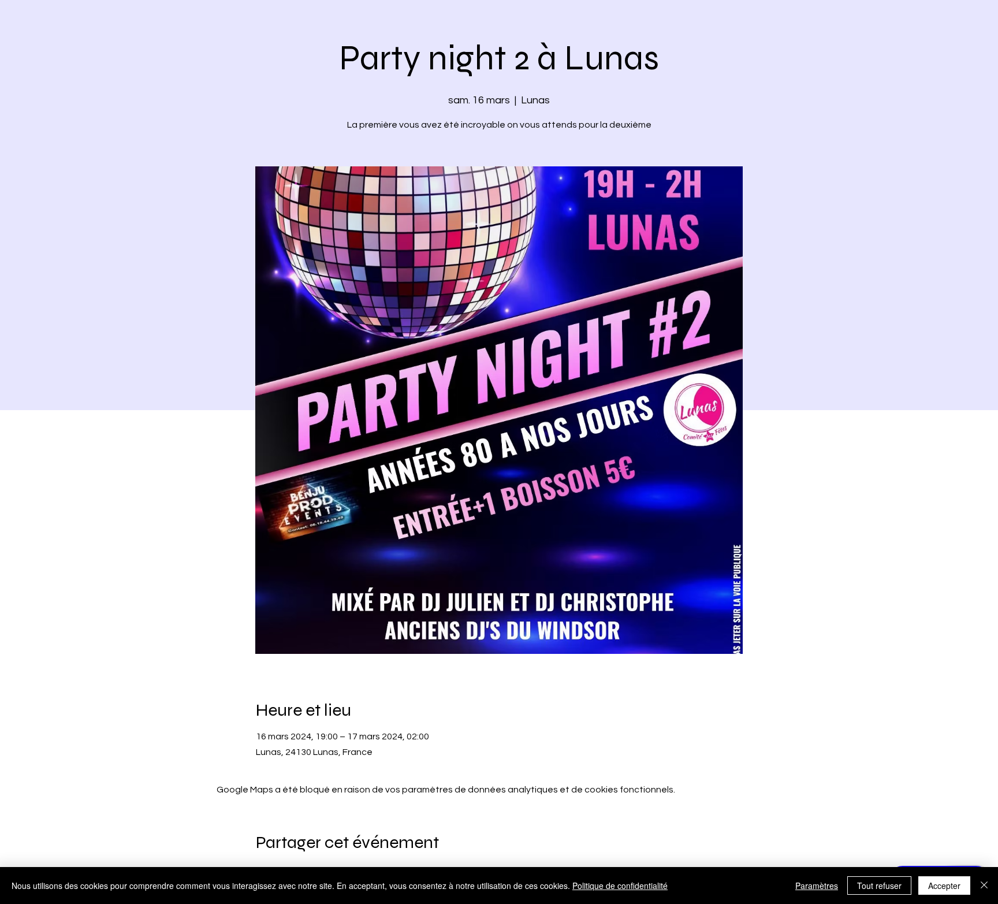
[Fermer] (984, 885)
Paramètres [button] (816, 885)
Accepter (944, 885)
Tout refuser (879, 885)
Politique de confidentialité (620, 885)
